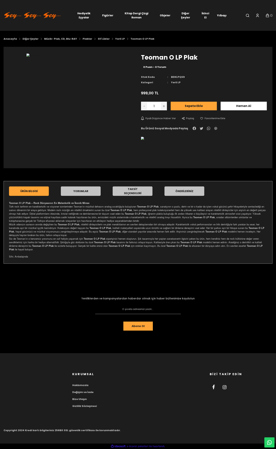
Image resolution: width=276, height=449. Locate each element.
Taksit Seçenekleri (132, 191)
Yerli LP (176, 82)
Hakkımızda (80, 385)
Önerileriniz (184, 191)
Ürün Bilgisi (29, 191)
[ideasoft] (118, 446)
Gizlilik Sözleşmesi (84, 406)
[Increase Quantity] (164, 106)
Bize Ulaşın (79, 399)
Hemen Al (243, 106)
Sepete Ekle (194, 106)
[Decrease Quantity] (144, 106)
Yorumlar (80, 191)
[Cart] (268, 15)
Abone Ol (138, 326)
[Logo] (32, 15)
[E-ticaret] (138, 446)
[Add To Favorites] (212, 118)
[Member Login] (257, 15)
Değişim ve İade (83, 392)
